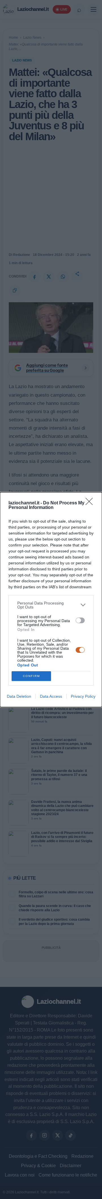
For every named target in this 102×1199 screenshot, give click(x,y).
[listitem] (51, 605)
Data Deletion (19, 696)
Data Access (51, 696)
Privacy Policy (83, 696)
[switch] (80, 620)
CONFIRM (31, 676)
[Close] (91, 503)
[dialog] (51, 599)
